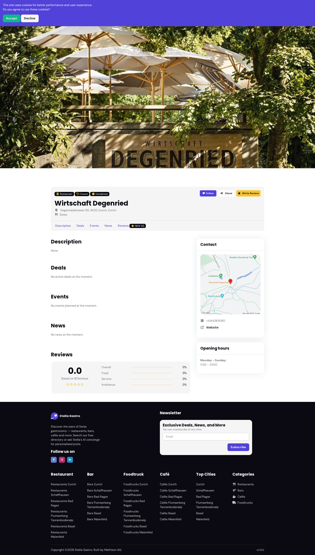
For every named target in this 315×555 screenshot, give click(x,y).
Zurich (200, 484)
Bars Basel (94, 513)
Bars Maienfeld (97, 519)
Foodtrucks (245, 503)
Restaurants (246, 484)
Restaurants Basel (63, 526)
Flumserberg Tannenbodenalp (207, 505)
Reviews (131, 226)
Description (63, 226)
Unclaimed (102, 194)
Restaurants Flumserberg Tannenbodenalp (62, 515)
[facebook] (54, 460)
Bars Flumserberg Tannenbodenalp (99, 505)
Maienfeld (202, 519)
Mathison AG (112, 550)
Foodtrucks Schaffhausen (133, 493)
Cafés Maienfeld (170, 519)
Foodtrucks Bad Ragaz (134, 503)
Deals (80, 226)
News (108, 226)
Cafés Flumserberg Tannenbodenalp (172, 505)
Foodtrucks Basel (135, 526)
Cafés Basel (168, 513)
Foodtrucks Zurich (136, 484)
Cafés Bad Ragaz (171, 497)
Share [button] (228, 193)
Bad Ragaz (203, 497)
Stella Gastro (70, 416)
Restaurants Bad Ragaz (62, 503)
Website (212, 327)
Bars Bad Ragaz (97, 497)
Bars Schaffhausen (99, 490)
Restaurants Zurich (63, 484)
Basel (199, 513)
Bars (241, 490)
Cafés (241, 497)
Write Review (250, 193)
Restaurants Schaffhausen (60, 493)
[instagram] (62, 460)
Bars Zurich (94, 484)
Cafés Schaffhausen (173, 490)
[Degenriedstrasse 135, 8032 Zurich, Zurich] (230, 284)
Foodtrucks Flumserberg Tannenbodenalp (135, 515)
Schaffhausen (205, 490)
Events (94, 226)
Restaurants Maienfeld (59, 534)
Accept (11, 18)
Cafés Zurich (168, 484)
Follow (209, 193)
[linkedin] (70, 460)
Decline (30, 18)
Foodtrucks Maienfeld (138, 532)
